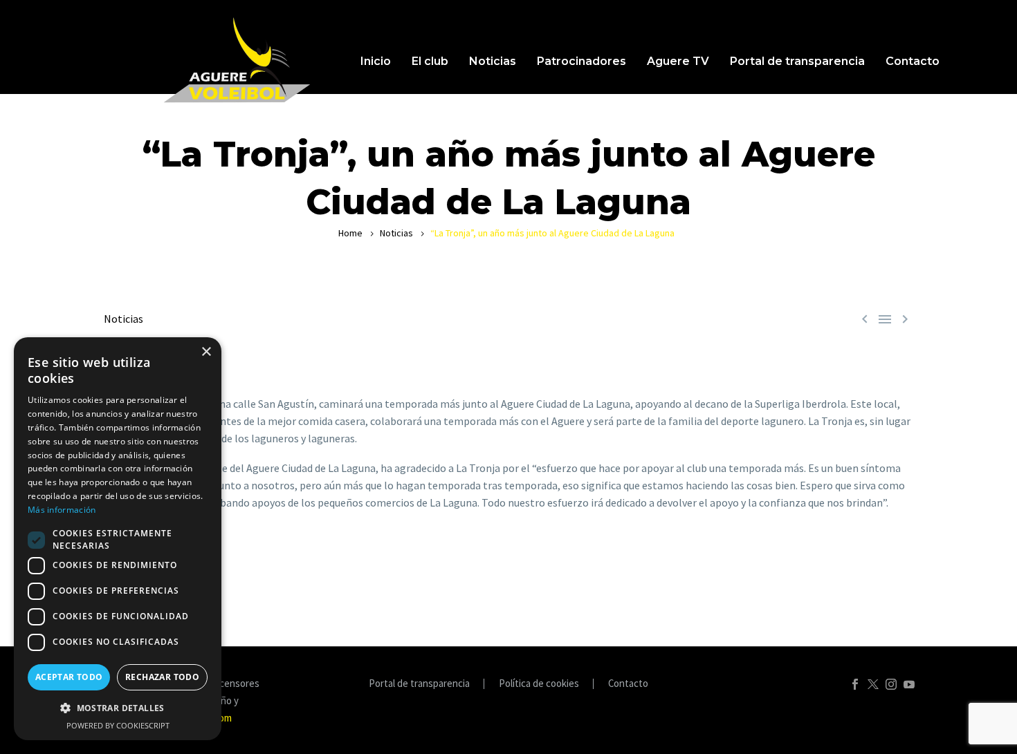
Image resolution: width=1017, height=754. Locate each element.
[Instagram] (891, 684)
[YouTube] (909, 684)
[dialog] (117, 538)
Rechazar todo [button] (162, 677)
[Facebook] (855, 684)
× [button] (206, 352)
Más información (62, 510)
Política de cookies (539, 684)
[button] (118, 708)
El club (430, 61)
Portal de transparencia (797, 61)
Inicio (375, 61)
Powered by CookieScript (118, 725)
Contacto (913, 61)
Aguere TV (678, 61)
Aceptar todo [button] (69, 677)
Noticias (492, 61)
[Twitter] (873, 684)
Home (350, 233)
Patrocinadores (581, 61)
